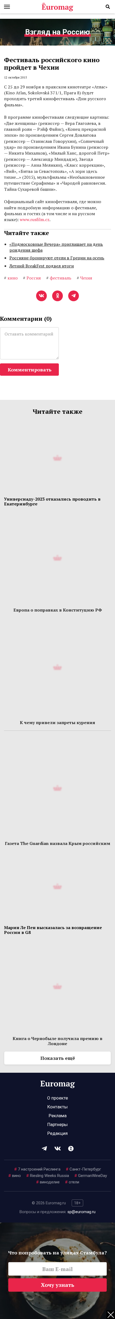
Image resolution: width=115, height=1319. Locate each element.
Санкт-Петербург (83, 1169)
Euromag (57, 6)
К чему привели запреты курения (57, 722)
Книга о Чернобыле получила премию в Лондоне (57, 1040)
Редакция (57, 1133)
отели (72, 1182)
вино (14, 1175)
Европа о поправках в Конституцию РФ (57, 610)
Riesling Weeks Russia (47, 1175)
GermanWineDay (90, 1175)
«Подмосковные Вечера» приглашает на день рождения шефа (56, 247)
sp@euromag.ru (81, 1211)
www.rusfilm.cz (34, 219)
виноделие (48, 1182)
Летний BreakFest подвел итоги (41, 266)
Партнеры (57, 1124)
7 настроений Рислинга (37, 1169)
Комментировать (29, 369)
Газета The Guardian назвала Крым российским (57, 843)
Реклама (58, 1115)
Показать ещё (57, 1058)
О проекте (57, 1098)
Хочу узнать (57, 1284)
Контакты (57, 1106)
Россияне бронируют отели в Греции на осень (56, 258)
